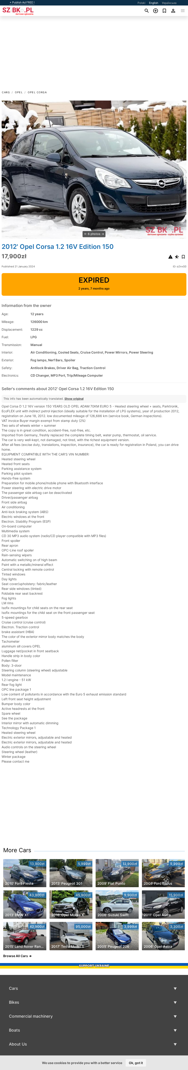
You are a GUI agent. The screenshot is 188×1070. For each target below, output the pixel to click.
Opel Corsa (37, 92)
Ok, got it (136, 1063)
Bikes (14, 1002)
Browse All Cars (15, 956)
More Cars (17, 850)
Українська (169, 3)
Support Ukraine (94, 966)
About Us (18, 1044)
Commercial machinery (31, 1016)
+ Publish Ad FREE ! (22, 2)
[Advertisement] (94, 56)
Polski (141, 3)
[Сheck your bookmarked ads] (164, 10)
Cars (6, 92)
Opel (19, 92)
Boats (14, 1030)
